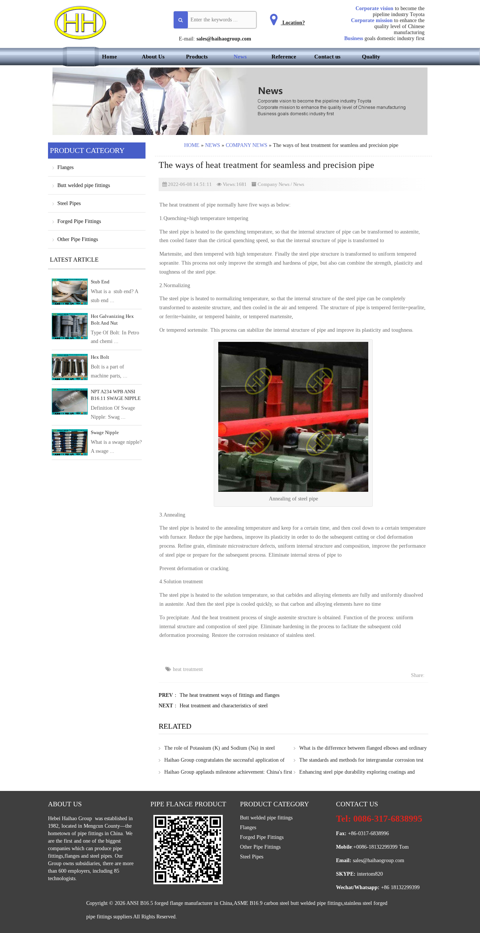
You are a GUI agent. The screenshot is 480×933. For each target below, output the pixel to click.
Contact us (327, 57)
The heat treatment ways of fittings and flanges (229, 695)
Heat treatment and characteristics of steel (224, 705)
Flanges (65, 167)
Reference (284, 57)
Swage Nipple (105, 432)
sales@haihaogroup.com (223, 39)
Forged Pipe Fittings (79, 221)
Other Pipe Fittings (77, 239)
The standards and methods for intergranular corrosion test (361, 760)
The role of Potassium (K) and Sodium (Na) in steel (219, 748)
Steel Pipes (69, 203)
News (240, 57)
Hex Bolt (100, 357)
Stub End (100, 282)
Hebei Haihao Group (70, 818)
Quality (371, 57)
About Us (153, 57)
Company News (246, 145)
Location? (293, 22)
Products (197, 57)
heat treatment (188, 669)
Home (109, 57)
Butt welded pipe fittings (83, 185)
